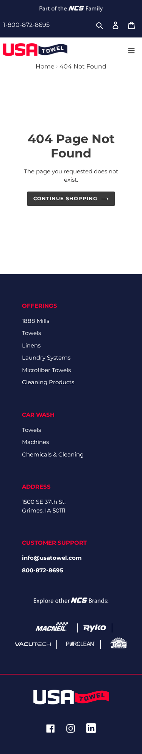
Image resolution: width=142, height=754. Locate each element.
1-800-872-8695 (26, 24)
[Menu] (131, 49)
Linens (31, 345)
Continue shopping (65, 198)
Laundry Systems (46, 357)
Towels (31, 332)
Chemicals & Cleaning (53, 454)
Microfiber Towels (46, 370)
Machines (35, 442)
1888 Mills (35, 320)
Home (45, 66)
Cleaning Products (48, 382)
